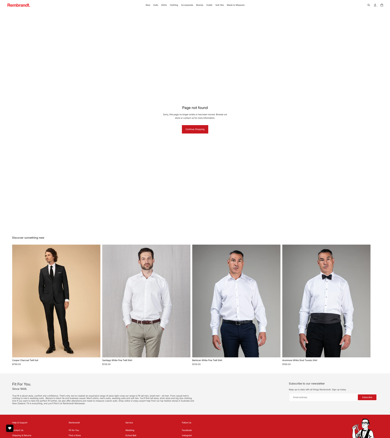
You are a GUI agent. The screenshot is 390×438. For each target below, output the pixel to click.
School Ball (130, 435)
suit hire (134, 398)
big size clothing (184, 398)
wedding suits (37, 398)
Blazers (49, 398)
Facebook (187, 430)
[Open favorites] (9, 428)
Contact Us (17, 430)
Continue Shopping (195, 129)
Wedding (129, 430)
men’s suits (105, 398)
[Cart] (381, 5)
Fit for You (74, 430)
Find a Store (75, 435)
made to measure (96, 400)
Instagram (187, 435)
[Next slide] (374, 305)
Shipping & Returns (21, 435)
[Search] (368, 5)
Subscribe (367, 397)
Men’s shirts (92, 398)
